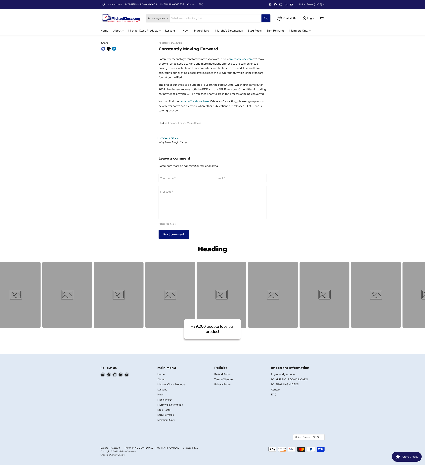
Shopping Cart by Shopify (112, 454)
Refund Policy (222, 374)
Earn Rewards (275, 31)
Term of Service (223, 379)
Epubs (181, 123)
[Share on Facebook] (103, 49)
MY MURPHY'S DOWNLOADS (141, 4)
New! (185, 31)
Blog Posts (255, 31)
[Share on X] (109, 49)
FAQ (201, 4)
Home (104, 31)
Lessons (170, 31)
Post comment (173, 234)
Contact (191, 4)
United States (310, 4)
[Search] (265, 18)
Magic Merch (202, 31)
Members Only (299, 31)
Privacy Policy (222, 384)
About (117, 31)
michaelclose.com (241, 59)
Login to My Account (111, 4)
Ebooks (172, 123)
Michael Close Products (143, 31)
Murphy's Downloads (229, 31)
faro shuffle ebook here (194, 101)
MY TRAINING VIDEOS (172, 4)
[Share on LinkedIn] (114, 49)
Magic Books (194, 123)
